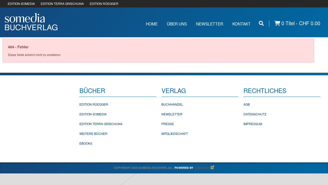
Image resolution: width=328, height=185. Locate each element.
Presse (167, 124)
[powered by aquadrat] (204, 168)
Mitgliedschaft (174, 133)
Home (152, 23)
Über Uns (177, 23)
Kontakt (241, 23)
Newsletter (209, 23)
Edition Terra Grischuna (100, 124)
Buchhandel (172, 104)
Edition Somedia (93, 114)
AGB (246, 104)
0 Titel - (300, 23)
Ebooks (85, 143)
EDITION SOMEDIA (21, 3)
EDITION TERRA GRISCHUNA (62, 3)
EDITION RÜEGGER (104, 3)
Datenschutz (254, 114)
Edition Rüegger (93, 104)
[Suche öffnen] (261, 23)
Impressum (252, 124)
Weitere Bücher (93, 133)
